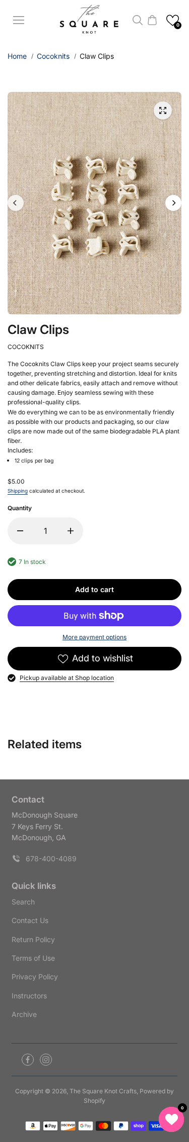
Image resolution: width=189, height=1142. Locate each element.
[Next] (173, 203)
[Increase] (70, 530)
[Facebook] (28, 1060)
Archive (24, 1014)
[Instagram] (46, 1060)
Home (17, 56)
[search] (138, 20)
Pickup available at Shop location (67, 677)
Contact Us (30, 920)
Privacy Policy (35, 976)
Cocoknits (53, 56)
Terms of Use (33, 958)
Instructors (29, 995)
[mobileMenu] (19, 20)
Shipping (18, 491)
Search (23, 901)
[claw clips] (163, 110)
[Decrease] (20, 530)
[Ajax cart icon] (152, 20)
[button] (172, 20)
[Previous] (16, 203)
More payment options (94, 637)
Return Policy (33, 939)
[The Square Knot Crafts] (90, 20)
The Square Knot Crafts (103, 1091)
